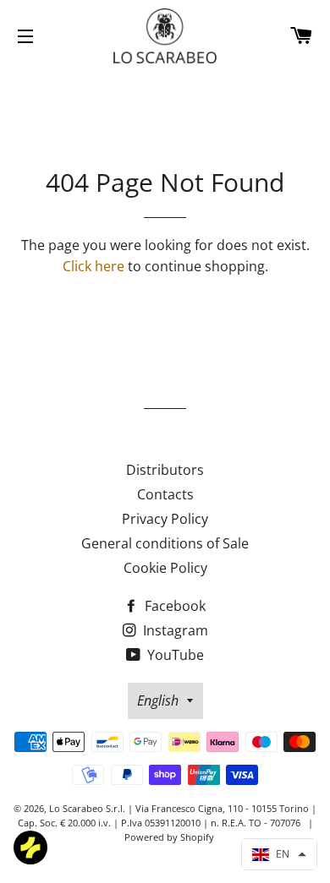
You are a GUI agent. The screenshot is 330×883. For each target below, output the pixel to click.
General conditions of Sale (165, 543)
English (158, 700)
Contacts (165, 494)
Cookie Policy (165, 568)
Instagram (174, 630)
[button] (279, 854)
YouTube (174, 655)
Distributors (165, 470)
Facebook (173, 606)
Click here (93, 266)
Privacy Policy (165, 519)
